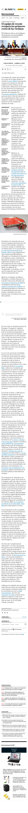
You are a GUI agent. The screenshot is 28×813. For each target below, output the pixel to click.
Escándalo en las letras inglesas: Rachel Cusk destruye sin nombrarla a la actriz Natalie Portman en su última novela (14, 721)
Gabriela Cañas (19, 63)
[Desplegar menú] (2, 9)
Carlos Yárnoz (8, 63)
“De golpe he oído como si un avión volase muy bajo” (5, 133)
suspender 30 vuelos (8, 595)
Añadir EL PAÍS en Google (9, 73)
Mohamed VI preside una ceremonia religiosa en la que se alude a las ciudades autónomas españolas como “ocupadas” (14, 716)
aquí (23, 634)
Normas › (25, 617)
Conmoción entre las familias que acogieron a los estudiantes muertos (5, 151)
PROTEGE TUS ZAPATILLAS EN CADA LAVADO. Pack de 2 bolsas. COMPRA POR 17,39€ (19, 796)
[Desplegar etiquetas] (25, 624)
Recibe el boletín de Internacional (11, 610)
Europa (3, 17)
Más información (4, 630)
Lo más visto (4, 711)
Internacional (7, 14)
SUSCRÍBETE (20, 9)
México (10, 17)
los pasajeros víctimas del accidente (12, 285)
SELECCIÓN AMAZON (14, 750)
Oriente (22, 17)
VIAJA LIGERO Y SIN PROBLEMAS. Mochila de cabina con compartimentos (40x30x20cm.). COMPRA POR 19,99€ (19, 788)
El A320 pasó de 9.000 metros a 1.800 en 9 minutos (5, 125)
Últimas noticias (6, 685)
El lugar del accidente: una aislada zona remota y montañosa (5, 161)
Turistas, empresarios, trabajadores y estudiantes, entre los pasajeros (5, 141)
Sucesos (12, 624)
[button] (14, 48)
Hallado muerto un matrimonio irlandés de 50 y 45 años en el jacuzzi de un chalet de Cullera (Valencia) (14, 726)
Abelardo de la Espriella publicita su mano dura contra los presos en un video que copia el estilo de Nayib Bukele (13, 694)
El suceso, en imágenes (4, 119)
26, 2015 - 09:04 (17, 65)
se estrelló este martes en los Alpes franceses (18, 173)
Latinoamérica (16, 17)
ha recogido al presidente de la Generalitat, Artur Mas (13, 503)
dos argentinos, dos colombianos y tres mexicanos (13, 468)
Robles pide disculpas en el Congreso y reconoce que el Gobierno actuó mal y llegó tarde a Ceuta (14, 730)
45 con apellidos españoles (13, 454)
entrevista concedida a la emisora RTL (18, 184)
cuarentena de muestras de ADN (12, 283)
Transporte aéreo (5, 624)
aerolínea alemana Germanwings (17, 171)
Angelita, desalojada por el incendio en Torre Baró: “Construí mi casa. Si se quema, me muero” (13, 699)
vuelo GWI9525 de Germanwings (12, 443)
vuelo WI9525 (13, 81)
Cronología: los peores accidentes (5, 187)
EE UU (7, 17)
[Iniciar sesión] (25, 9)
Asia (26, 17)
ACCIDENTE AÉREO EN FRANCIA (8, 21)
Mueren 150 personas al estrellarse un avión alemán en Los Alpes (5, 112)
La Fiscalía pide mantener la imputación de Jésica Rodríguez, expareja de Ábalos (13, 704)
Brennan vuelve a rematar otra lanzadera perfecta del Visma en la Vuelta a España (13, 688)
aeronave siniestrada (10, 94)
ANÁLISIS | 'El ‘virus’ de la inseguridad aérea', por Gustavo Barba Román (5, 179)
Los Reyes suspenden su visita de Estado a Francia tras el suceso (5, 170)
